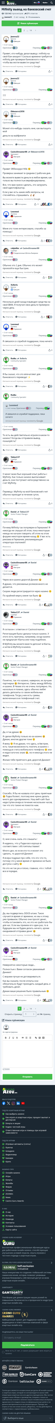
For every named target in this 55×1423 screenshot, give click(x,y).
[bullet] (30, 1037)
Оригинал (7, 47)
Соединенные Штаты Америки (26, 253)
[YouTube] (23, 1103)
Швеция (17, 41)
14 (31, 30)
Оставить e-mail (10, 1335)
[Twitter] (8, 1103)
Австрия (17, 157)
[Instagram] (13, 1103)
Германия (17, 216)
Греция (16, 290)
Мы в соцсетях (9, 1099)
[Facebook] (3, 1103)
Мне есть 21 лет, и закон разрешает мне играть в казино (28, 1352)
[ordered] (26, 1037)
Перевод (37, 47)
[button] (50, 204)
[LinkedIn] (18, 1103)
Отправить (27, 1076)
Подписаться (27, 1345)
